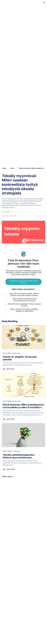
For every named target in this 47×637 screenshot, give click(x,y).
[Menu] (44, 3)
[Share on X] (7, 216)
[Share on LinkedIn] (15, 216)
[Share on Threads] (11, 216)
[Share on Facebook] (3, 216)
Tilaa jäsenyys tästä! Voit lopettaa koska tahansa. (23, 282)
